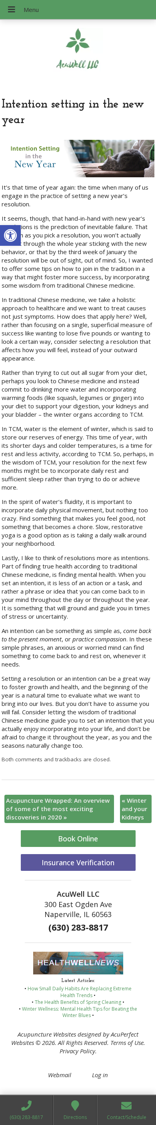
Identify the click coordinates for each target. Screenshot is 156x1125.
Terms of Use (127, 1043)
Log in (100, 1075)
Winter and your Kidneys (134, 808)
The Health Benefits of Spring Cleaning (78, 1002)
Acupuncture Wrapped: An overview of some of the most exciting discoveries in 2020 (58, 808)
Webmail (59, 1075)
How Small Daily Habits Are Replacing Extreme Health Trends (80, 992)
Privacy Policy (77, 1051)
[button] (10, 235)
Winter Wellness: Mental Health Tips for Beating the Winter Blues (79, 1012)
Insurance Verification (78, 862)
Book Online (78, 838)
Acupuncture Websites (47, 1034)
